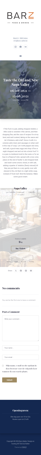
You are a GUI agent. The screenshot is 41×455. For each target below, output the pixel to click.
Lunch (16, 261)
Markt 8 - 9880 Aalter (20, 38)
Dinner (9, 261)
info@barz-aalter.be (20, 41)
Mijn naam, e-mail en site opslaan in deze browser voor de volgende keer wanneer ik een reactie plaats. (19, 368)
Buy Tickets (20, 248)
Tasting (31, 261)
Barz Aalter (23, 441)
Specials (23, 261)
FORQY (24, 447)
